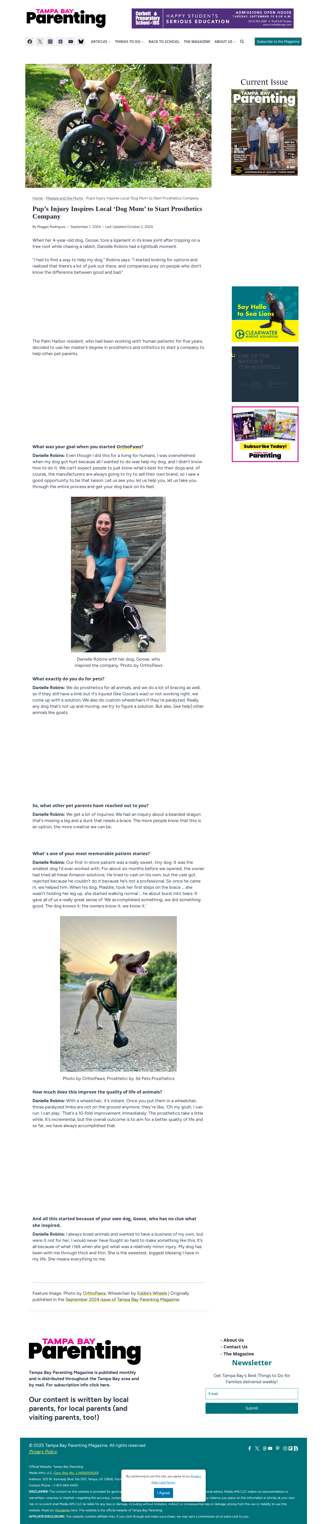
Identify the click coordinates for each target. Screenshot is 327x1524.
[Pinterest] (60, 41)
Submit (251, 1408)
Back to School (164, 41)
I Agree (163, 1492)
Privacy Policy (43, 1451)
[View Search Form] (242, 42)
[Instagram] (50, 41)
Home (37, 198)
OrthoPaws (129, 447)
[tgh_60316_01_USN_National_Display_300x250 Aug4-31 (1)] (267, 374)
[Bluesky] (81, 41)
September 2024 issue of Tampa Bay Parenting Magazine (122, 1299)
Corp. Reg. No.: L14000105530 (76, 1473)
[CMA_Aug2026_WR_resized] (267, 314)
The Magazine (197, 41)
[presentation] (264, 132)
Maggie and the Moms (64, 198)
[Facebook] (29, 41)
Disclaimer (63, 1510)
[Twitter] (40, 41)
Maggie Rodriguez (51, 227)
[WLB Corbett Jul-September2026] (213, 18)
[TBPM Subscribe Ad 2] (267, 434)
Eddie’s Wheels (152, 1293)
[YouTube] (70, 41)
